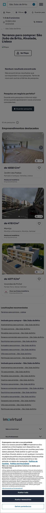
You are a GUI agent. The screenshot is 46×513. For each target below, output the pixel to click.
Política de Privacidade (19, 464)
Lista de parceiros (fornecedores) (12, 488)
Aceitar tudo (23, 492)
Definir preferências (23, 506)
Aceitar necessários (23, 500)
